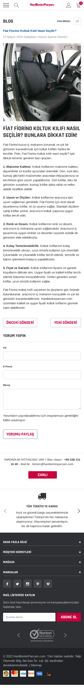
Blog (8, 21)
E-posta (7, 366)
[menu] (6, 5)
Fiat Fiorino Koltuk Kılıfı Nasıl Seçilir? (29, 30)
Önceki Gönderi (20, 322)
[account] (68, 5)
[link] (7, 584)
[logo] (42, 5)
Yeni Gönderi (65, 322)
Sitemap (36, 665)
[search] (16, 5)
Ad (4, 347)
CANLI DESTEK (42, 475)
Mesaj (6, 385)
